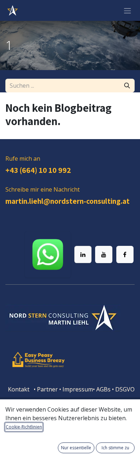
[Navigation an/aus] (127, 10)
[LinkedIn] (83, 254)
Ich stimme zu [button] (115, 448)
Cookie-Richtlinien (24, 427)
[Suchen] (127, 85)
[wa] (48, 254)
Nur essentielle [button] (76, 448)
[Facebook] (125, 254)
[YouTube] (103, 254)
